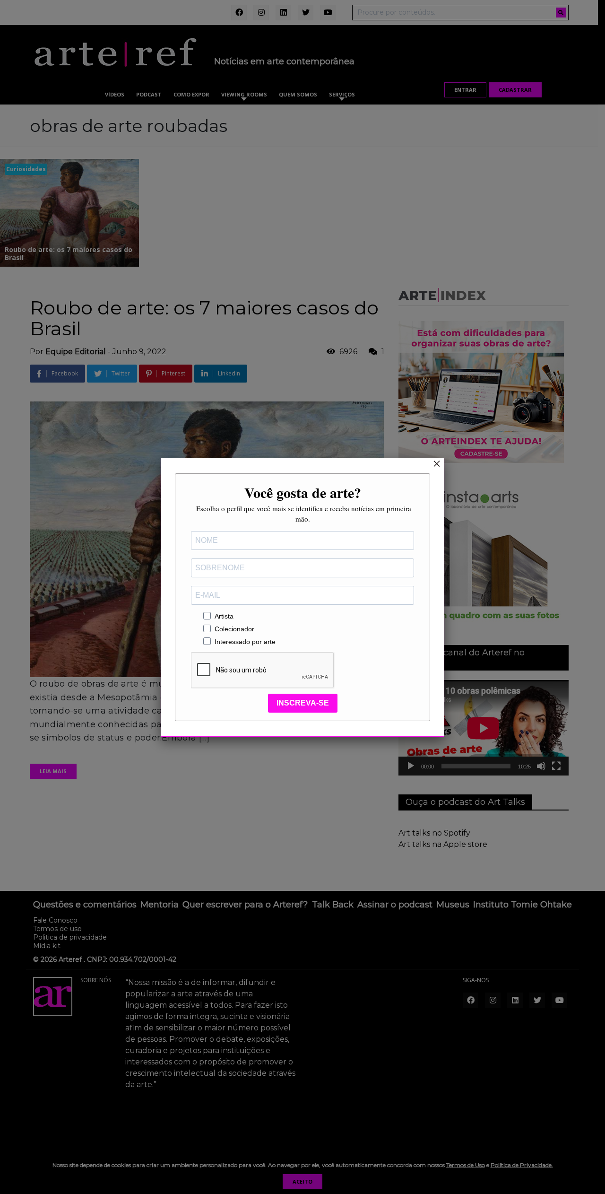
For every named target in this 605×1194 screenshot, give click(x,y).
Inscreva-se (303, 703)
